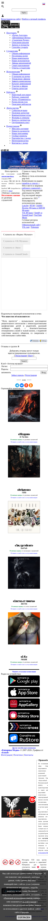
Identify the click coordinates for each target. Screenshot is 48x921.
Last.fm (25, 205)
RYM (32, 205)
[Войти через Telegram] (17, 385)
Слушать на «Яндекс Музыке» (18, 234)
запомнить (6, 372)
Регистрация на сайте (11, 19)
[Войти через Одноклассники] (31, 385)
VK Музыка (27, 213)
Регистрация (21, 355)
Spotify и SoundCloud (32, 214)
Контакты (28, 755)
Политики (18, 755)
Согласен (24, 917)
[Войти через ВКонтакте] (22, 385)
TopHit (39, 205)
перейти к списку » (31, 183)
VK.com (25, 227)
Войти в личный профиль (34, 19)
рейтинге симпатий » (31, 188)
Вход (30, 355)
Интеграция (6, 755)
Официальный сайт (31, 225)
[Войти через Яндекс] (26, 385)
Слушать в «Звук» (12, 248)
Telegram (35, 227)
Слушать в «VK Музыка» (15, 241)
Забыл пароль (17, 375)
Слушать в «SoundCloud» (15, 254)
